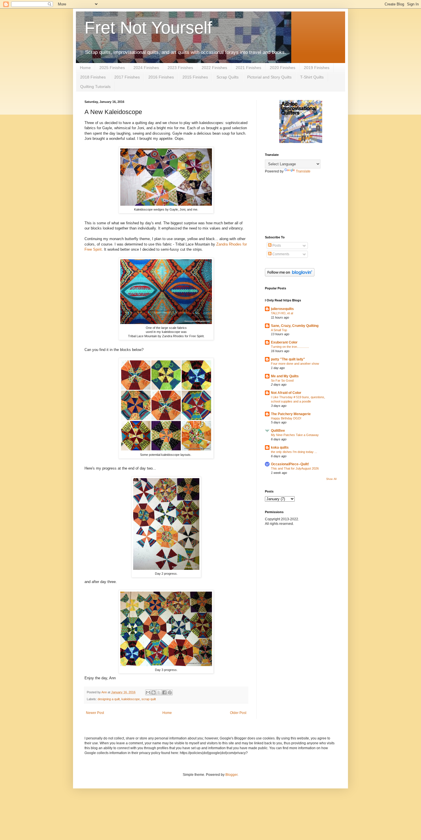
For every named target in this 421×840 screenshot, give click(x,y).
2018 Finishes (93, 77)
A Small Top (279, 330)
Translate (303, 171)
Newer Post (95, 713)
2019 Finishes (316, 67)
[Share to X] (159, 692)
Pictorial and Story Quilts (269, 77)
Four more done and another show (295, 363)
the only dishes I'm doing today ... (294, 452)
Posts (276, 246)
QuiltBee (278, 431)
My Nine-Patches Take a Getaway (295, 435)
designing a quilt (109, 699)
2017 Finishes (127, 77)
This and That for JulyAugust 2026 (295, 468)
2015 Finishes (195, 77)
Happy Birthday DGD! (286, 418)
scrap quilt (148, 699)
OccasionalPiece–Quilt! (290, 464)
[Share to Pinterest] (170, 692)
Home (85, 67)
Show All (331, 479)
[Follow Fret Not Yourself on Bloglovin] (289, 275)
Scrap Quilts (228, 77)
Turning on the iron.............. (290, 346)
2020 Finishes (282, 67)
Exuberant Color (284, 342)
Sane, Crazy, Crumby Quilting (294, 326)
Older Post (238, 713)
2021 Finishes (248, 67)
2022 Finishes (214, 67)
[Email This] (148, 692)
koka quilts (280, 447)
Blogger (231, 775)
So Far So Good (282, 380)
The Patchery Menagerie (291, 414)
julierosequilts (282, 309)
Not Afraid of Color (286, 393)
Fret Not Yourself (148, 27)
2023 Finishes (180, 67)
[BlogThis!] (153, 692)
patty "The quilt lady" (288, 359)
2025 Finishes (112, 67)
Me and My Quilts (285, 376)
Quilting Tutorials (95, 86)
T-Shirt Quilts (312, 77)
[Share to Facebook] (164, 692)
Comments (280, 254)
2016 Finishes (161, 77)
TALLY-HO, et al (282, 313)
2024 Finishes (146, 67)
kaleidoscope (130, 699)
